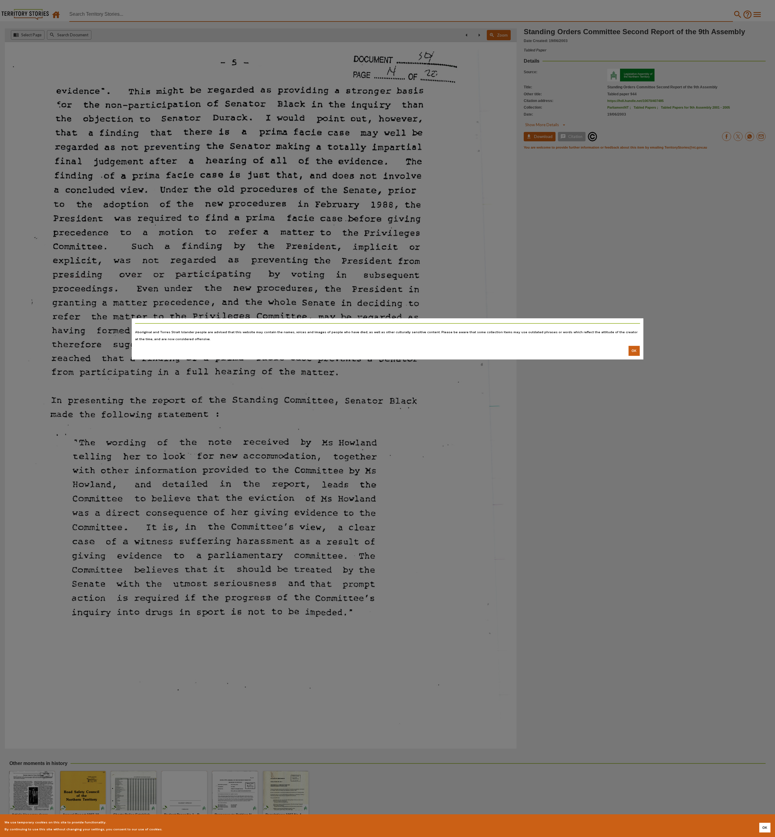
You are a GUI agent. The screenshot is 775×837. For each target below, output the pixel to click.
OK (634, 350)
